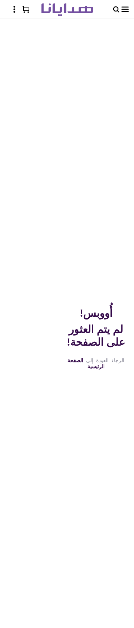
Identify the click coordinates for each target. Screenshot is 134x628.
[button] (125, 9)
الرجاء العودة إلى (96, 363)
